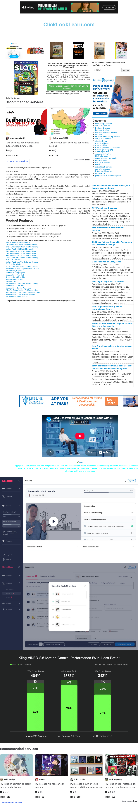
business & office (102, 130)
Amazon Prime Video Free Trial (17, 296)
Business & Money (102, 128)
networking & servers (103, 166)
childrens (98, 134)
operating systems (102, 169)
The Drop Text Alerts (13, 264)
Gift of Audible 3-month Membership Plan (21, 251)
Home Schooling (101, 160)
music (97, 164)
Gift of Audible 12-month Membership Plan (21, 244)
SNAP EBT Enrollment (14, 260)
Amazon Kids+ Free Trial (15, 285)
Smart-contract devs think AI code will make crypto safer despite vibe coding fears (112, 367)
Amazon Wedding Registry (15, 272)
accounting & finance (103, 123)
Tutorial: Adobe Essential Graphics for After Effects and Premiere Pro (112, 325)
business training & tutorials (106, 132)
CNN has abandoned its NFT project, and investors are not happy (111, 187)
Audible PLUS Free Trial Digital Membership (22, 262)
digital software (101, 141)
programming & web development (108, 175)
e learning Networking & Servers (107, 147)
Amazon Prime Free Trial (15, 275)
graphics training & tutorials (106, 158)
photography (100, 173)
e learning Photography (104, 149)
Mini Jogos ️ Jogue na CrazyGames (108, 281)
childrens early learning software (107, 136)
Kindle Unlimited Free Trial (15, 277)
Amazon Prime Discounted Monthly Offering (22, 283)
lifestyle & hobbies (102, 162)
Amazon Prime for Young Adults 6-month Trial (22, 268)
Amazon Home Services (14, 279)
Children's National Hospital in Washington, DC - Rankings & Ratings (112, 243)
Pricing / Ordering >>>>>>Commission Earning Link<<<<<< (68, 87)
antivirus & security (102, 125)
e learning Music (101, 145)
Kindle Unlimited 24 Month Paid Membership (22, 247)
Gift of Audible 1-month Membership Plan (21, 255)
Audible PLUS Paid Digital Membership (20, 249)
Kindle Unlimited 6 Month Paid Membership (21, 266)
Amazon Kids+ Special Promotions (18, 288)
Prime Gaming (11, 281)
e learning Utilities (102, 151)
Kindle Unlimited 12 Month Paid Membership (22, 257)
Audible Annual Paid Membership (18, 242)
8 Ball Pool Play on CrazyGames (106, 261)
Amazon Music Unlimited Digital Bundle (20, 294)
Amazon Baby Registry (14, 270)
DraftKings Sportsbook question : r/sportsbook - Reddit (107, 308)
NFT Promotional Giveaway (104, 208)
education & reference (103, 153)
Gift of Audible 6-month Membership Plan (21, 253)
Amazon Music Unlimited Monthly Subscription (23, 292)
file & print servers (102, 156)
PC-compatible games (104, 171)
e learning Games (102, 143)
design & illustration (103, 138)
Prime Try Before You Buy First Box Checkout (22, 290)
